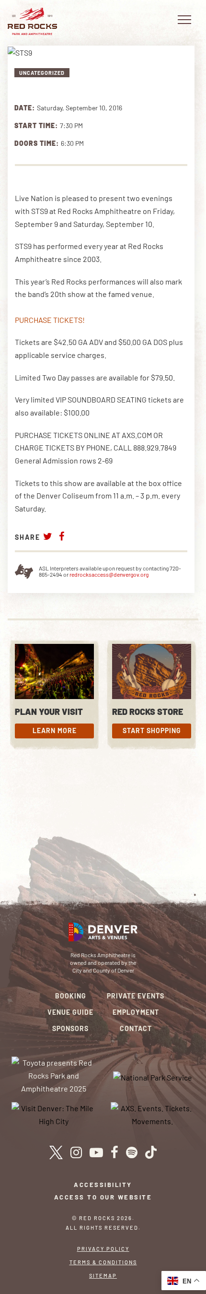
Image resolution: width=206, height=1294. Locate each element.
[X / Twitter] (55, 1152)
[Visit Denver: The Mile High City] (54, 1113)
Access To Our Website (103, 1197)
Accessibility (103, 1184)
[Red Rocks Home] (32, 21)
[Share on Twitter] (48, 536)
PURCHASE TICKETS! (50, 319)
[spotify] (131, 1152)
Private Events (135, 996)
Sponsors (70, 1028)
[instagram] (76, 1152)
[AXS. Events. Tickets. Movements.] (153, 1113)
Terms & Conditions (103, 1262)
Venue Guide (70, 1012)
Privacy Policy (103, 1249)
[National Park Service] (152, 1076)
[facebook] (114, 1152)
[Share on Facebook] (62, 536)
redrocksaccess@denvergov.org (109, 574)
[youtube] (96, 1152)
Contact (136, 1028)
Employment (136, 1012)
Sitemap (103, 1275)
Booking (70, 996)
